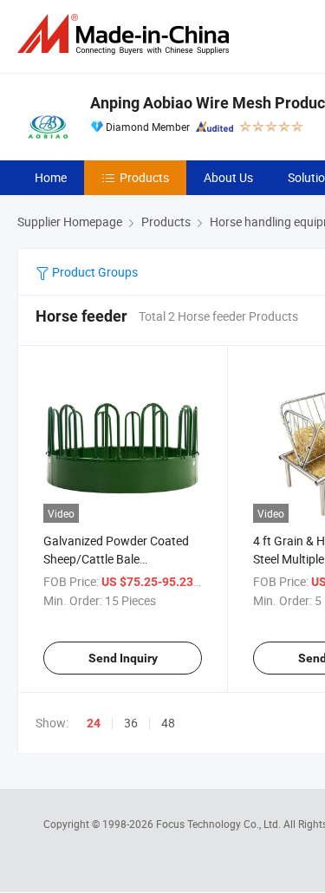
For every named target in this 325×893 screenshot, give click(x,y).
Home (51, 177)
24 (94, 723)
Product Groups (93, 272)
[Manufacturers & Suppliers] (126, 34)
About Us (228, 177)
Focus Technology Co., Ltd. (219, 824)
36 (131, 722)
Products (144, 177)
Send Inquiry (123, 658)
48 (168, 722)
